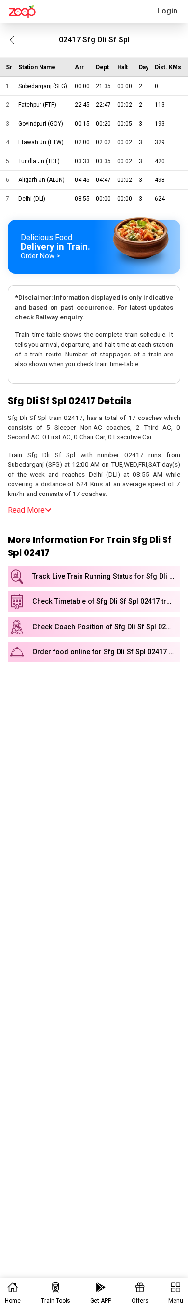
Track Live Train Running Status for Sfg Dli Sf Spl (106, 576)
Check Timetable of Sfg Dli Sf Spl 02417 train (104, 601)
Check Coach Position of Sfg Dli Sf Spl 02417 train (106, 627)
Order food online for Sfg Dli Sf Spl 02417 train (106, 652)
